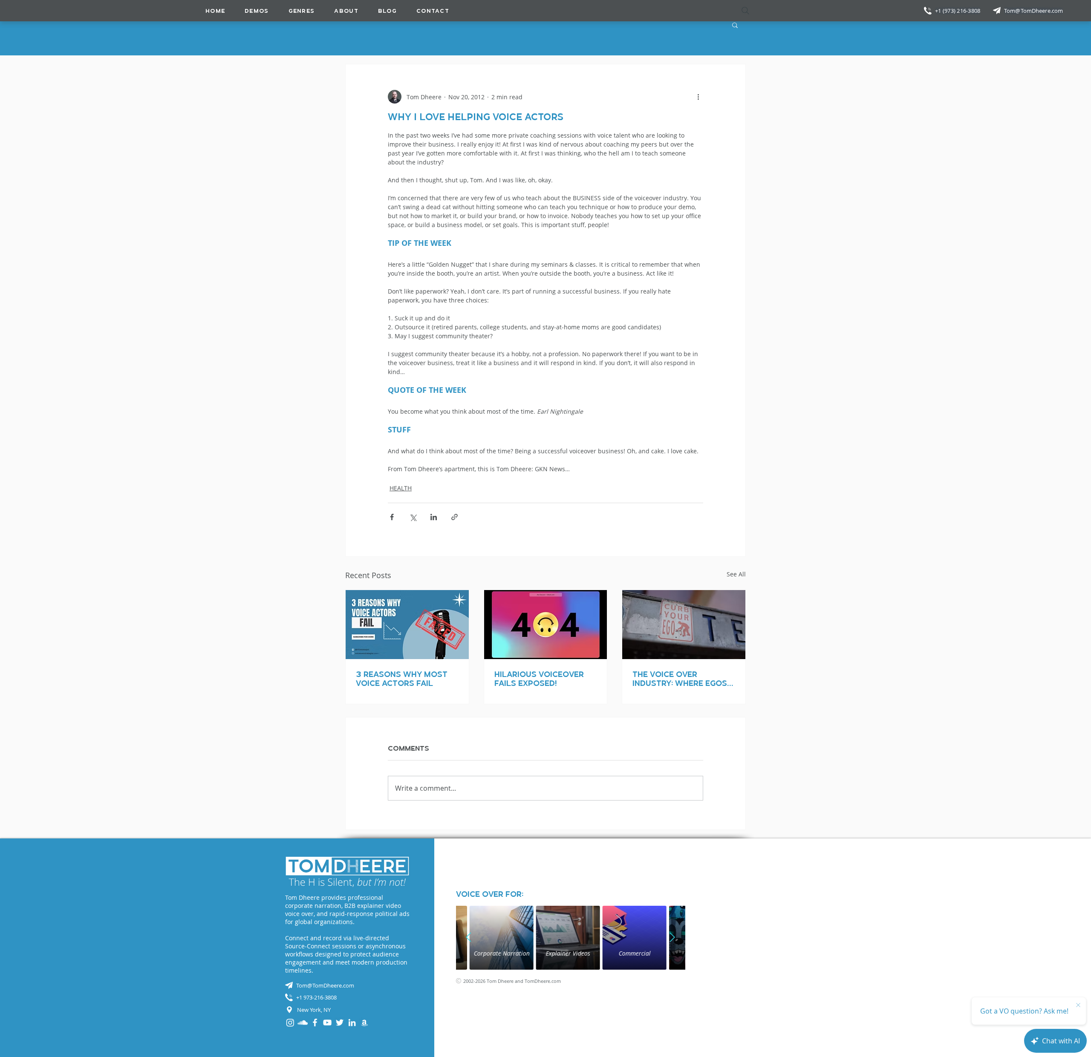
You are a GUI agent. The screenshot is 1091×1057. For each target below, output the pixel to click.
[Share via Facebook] (392, 517)
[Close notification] (1078, 1005)
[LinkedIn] (352, 1022)
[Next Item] (672, 938)
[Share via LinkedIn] (434, 517)
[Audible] (364, 1022)
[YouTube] (327, 1022)
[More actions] (698, 97)
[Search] (745, 11)
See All (736, 574)
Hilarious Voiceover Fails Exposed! (539, 678)
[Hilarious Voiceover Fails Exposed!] (545, 624)
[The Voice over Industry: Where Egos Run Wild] (683, 624)
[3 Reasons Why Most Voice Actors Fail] (407, 624)
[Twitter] (340, 1022)
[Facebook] (315, 1022)
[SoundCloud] (302, 1022)
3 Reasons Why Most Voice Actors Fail (401, 678)
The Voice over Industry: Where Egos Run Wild (679, 679)
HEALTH (401, 488)
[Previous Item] (469, 938)
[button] (301, 10)
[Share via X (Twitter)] (413, 517)
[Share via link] (454, 517)
